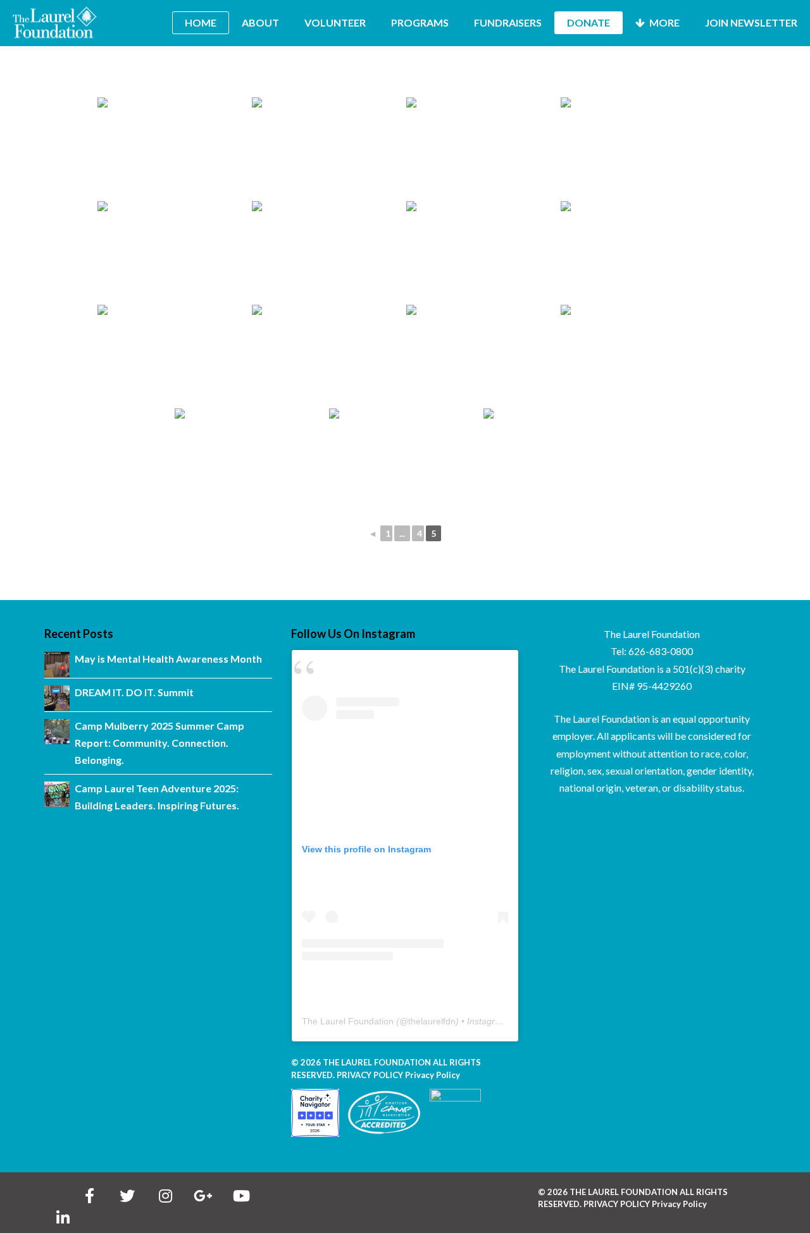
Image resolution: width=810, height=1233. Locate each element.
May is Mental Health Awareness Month (168, 659)
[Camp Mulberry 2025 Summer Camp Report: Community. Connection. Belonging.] (57, 731)
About (260, 22)
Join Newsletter (751, 22)
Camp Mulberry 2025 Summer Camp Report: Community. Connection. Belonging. (159, 743)
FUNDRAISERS (508, 22)
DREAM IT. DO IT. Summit (134, 692)
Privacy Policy (432, 1075)
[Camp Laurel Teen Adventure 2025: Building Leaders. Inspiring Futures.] (57, 794)
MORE (663, 22)
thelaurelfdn (432, 1021)
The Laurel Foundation (348, 1021)
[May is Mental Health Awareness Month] (57, 664)
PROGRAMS (420, 22)
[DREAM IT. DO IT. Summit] (57, 698)
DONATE (588, 22)
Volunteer (335, 22)
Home (200, 22)
